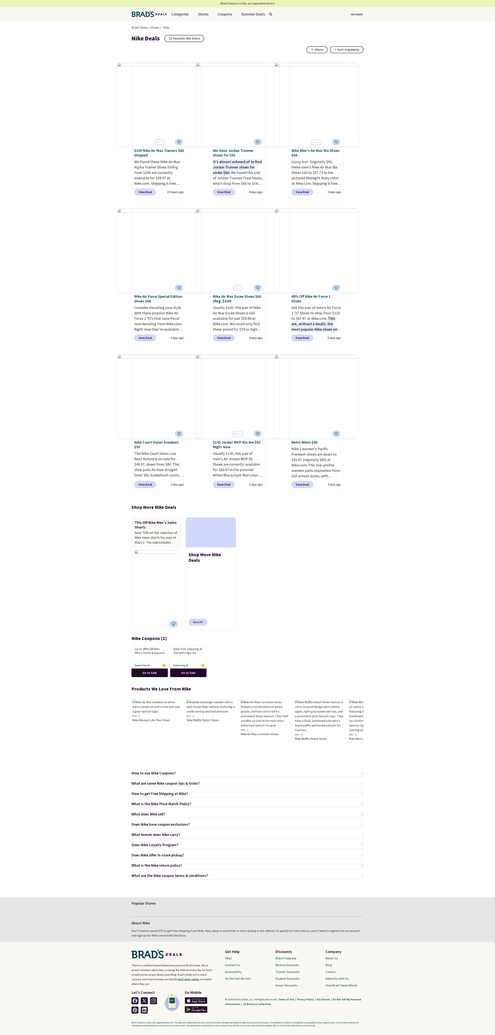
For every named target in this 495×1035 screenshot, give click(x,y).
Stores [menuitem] (203, 14)
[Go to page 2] (159, 142)
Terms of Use (286, 1000)
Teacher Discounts (287, 972)
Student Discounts (287, 979)
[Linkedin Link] (144, 1010)
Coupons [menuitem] (225, 14)
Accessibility (233, 972)
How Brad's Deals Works (341, 985)
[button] (247, 774)
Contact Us (232, 965)
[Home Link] (150, 14)
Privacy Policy (305, 1000)
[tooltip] (184, 38)
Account (357, 14)
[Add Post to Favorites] (173, 623)
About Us (332, 958)
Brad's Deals (139, 28)
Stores (154, 28)
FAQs (228, 958)
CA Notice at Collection (257, 1004)
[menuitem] (253, 14)
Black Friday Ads (285, 958)
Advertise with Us (337, 979)
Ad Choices (323, 1000)
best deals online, (189, 979)
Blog (329, 965)
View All (198, 622)
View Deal (145, 192)
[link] (156, 729)
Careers (331, 972)
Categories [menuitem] (180, 14)
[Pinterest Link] (135, 1010)
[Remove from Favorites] (179, 142)
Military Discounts (287, 965)
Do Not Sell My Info (238, 979)
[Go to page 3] (161, 142)
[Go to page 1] (157, 142)
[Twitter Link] (144, 1000)
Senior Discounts (286, 985)
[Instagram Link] (153, 1000)
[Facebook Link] (135, 1000)
